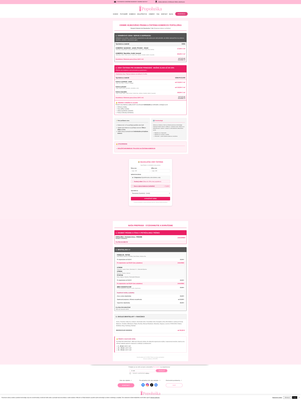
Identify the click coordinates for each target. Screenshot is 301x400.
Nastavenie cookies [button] (277, 397)
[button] (152, 14)
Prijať (294, 397)
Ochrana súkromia (155, 397)
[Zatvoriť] (299, 397)
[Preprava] (115, 2)
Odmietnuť (287, 397)
